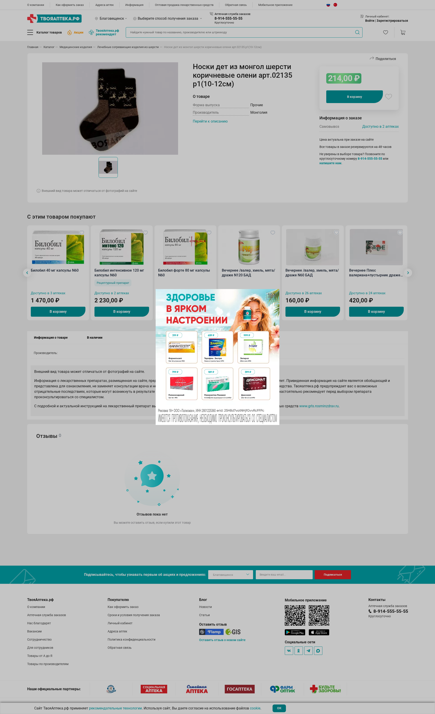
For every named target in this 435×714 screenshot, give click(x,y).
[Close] (274, 294)
